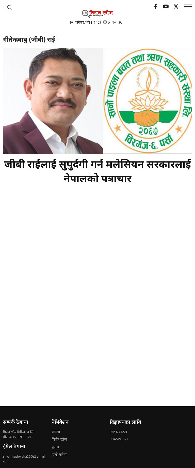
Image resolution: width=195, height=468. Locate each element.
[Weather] (10, 7)
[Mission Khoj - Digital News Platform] (98, 14)
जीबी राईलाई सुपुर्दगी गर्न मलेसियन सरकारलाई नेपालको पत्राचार (97, 172)
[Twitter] (176, 7)
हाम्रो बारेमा (59, 455)
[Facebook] (155, 7)
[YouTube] (165, 7)
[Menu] (188, 7)
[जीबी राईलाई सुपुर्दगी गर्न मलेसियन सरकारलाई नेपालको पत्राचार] (97, 101)
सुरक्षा (55, 447)
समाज (56, 432)
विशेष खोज (59, 439)
